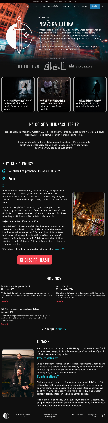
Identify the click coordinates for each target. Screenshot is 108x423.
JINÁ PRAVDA (54, 1)
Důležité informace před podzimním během (20, 309)
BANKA (46, 1)
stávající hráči (90, 100)
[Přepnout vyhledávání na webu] (102, 6)
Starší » (61, 328)
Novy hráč (58, 249)
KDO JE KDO (72, 1)
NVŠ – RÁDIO (63, 1)
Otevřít (4, 301)
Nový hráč (18, 100)
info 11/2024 (62, 286)
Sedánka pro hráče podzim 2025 (15, 286)
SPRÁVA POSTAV (37, 1)
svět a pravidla (54, 100)
